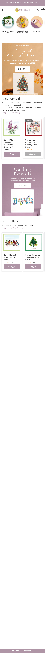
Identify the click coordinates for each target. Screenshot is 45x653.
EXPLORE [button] (22, 69)
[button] (22, 651)
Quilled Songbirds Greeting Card (11, 256)
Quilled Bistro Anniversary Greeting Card (31, 142)
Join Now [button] (22, 186)
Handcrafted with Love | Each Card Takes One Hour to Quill (22, 2)
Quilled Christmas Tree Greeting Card (33, 256)
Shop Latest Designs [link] (12, 113)
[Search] (38, 10)
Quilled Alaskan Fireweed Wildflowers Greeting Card (10, 143)
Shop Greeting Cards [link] (12, 228)
